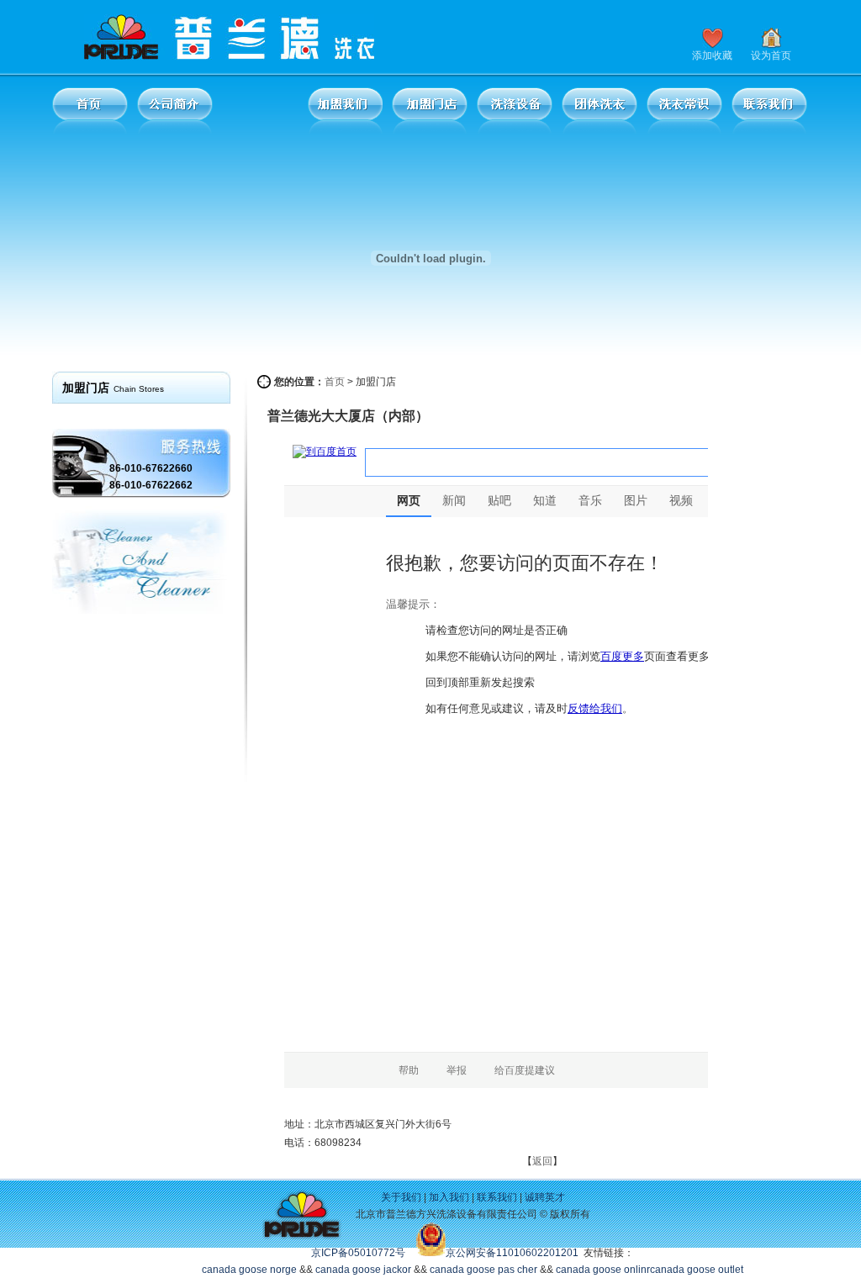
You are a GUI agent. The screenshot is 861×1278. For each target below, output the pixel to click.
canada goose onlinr (603, 1269)
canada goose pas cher (483, 1269)
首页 (90, 110)
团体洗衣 (599, 110)
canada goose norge (249, 1269)
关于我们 (401, 1197)
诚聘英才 (545, 1197)
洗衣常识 (684, 110)
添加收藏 (712, 55)
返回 (542, 1161)
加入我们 (449, 1197)
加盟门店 (429, 110)
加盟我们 (345, 110)
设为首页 (771, 55)
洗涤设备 (514, 110)
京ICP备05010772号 (358, 1253)
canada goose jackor (363, 1269)
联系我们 (769, 110)
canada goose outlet (696, 1269)
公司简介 (175, 110)
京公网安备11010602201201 (512, 1253)
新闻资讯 (260, 110)
